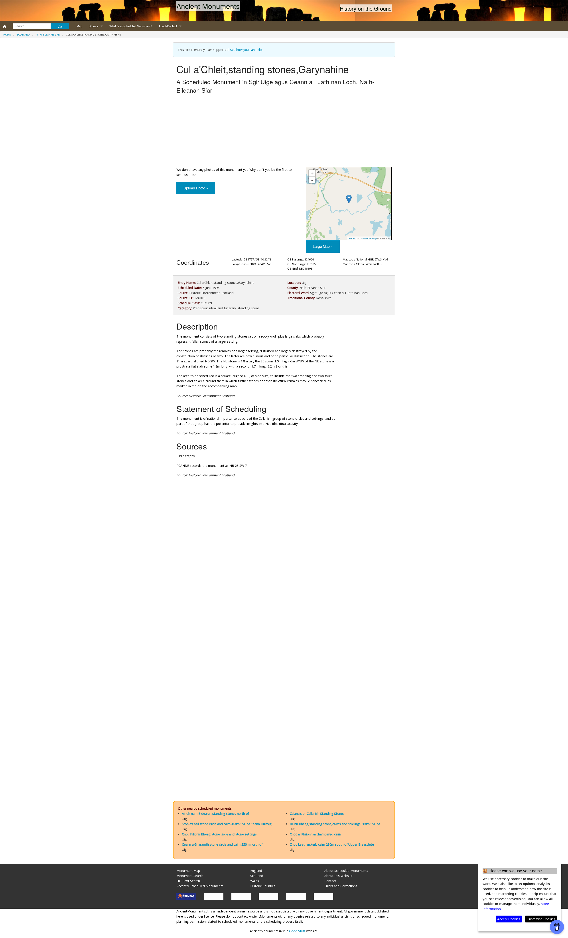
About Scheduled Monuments (346, 870)
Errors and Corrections (340, 886)
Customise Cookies (541, 919)
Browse (93, 26)
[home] (4, 26)
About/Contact (168, 26)
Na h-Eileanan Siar (48, 34)
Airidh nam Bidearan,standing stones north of (215, 813)
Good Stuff (297, 931)
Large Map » (323, 246)
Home (7, 34)
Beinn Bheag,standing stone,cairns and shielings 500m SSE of (335, 824)
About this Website (338, 876)
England (256, 870)
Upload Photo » (195, 188)
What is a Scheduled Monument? (130, 26)
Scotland (23, 34)
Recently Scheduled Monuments (199, 886)
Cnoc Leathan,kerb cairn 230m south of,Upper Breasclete (332, 844)
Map (79, 26)
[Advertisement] (284, 131)
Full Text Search (188, 881)
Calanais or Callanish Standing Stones (317, 813)
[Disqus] (284, 614)
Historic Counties (262, 886)
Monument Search (189, 876)
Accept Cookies (508, 919)
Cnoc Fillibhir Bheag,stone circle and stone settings (219, 834)
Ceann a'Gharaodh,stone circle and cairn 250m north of (222, 844)
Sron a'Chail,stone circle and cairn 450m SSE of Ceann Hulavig (227, 824)
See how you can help (246, 50)
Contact (330, 881)
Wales (254, 881)
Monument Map (188, 870)
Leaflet (351, 238)
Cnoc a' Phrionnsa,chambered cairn (315, 834)
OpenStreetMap (368, 238)
